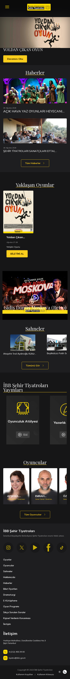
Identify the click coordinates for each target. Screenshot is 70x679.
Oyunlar (7, 559)
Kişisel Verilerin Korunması (16, 618)
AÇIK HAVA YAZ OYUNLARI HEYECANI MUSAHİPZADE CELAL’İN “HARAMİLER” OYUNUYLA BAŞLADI (33, 111)
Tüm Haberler (33, 163)
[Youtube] (35, 547)
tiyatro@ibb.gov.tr (17, 658)
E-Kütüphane (10, 600)
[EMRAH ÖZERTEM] (44, 486)
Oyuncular (8, 565)
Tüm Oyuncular (33, 514)
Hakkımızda (9, 577)
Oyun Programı (11, 606)
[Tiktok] (62, 547)
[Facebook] (48, 547)
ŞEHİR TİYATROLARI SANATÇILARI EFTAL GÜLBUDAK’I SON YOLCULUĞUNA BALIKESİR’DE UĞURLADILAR (33, 151)
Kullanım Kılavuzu (45, 674)
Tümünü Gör (33, 365)
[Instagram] (8, 547)
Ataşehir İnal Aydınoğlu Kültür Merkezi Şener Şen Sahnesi (19, 353)
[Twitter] (22, 547)
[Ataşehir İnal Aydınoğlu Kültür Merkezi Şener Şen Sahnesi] (22, 342)
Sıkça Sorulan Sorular (14, 612)
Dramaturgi (9, 594)
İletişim (7, 624)
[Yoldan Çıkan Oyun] (18, 212)
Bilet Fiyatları (10, 588)
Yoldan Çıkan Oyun (15, 237)
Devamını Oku (15, 58)
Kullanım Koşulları (24, 674)
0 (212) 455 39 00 (17, 652)
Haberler (7, 583)
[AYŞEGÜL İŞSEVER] (16, 486)
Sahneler (8, 571)
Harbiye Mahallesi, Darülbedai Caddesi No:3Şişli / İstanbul (24, 641)
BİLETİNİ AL (17, 253)
